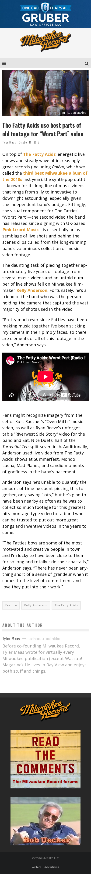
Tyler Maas (9, 142)
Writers (36, 867)
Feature (11, 605)
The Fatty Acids (66, 605)
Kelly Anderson (35, 605)
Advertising (51, 867)
